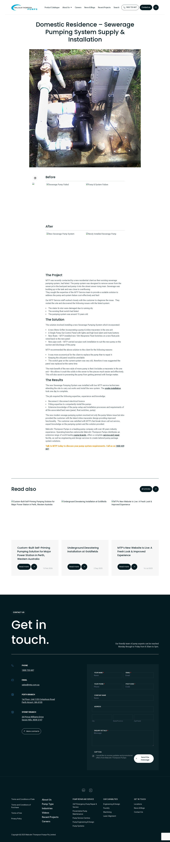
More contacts (32, 731)
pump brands (80, 435)
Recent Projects (104, 7)
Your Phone (99, 684)
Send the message (145, 758)
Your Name (99, 673)
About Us (66, 7)
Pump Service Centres (81, 818)
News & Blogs (89, 7)
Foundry (106, 808)
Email (128, 673)
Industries (47, 808)
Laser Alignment (109, 816)
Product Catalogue (52, 7)
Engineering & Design (111, 804)
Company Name (100, 695)
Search (116, 7)
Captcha (98, 752)
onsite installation (113, 388)
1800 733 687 (28, 670)
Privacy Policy (16, 819)
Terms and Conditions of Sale (23, 799)
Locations (138, 804)
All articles (146, 489)
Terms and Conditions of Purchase (21, 806)
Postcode (130, 684)
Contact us (146, 7)
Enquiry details (101, 730)
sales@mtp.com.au (30, 685)
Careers (78, 7)
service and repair (111, 435)
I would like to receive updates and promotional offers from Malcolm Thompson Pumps (114, 756)
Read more (24, 566)
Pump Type (48, 804)
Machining (107, 812)
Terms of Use (16, 813)
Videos (45, 812)
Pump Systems (78, 826)
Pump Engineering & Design (83, 822)
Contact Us (138, 812)
